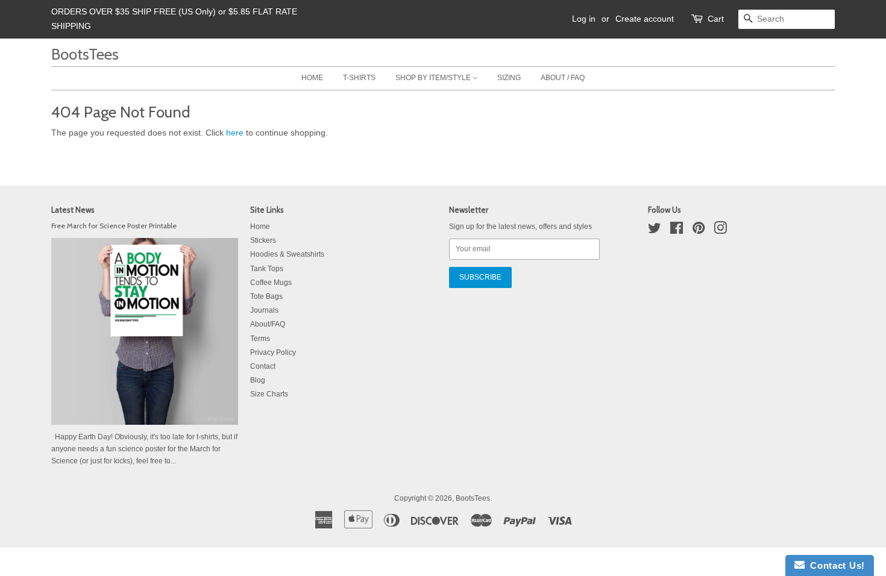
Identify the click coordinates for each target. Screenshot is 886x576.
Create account (644, 18)
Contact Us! (835, 565)
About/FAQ (267, 324)
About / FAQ (563, 78)
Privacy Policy (273, 352)
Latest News (73, 209)
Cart (716, 18)
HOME (312, 78)
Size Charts (269, 394)
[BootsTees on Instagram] (720, 231)
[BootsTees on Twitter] (654, 231)
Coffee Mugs (271, 282)
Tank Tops (266, 269)
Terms (260, 338)
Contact (262, 366)
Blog (257, 380)
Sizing (509, 78)
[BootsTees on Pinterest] (698, 231)
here (234, 132)
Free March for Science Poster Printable (114, 226)
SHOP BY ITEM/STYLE (434, 78)
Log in (583, 18)
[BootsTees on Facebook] (676, 231)
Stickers (263, 240)
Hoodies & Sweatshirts (287, 254)
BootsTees (85, 54)
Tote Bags (266, 296)
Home (260, 226)
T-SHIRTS (359, 78)
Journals (264, 310)
